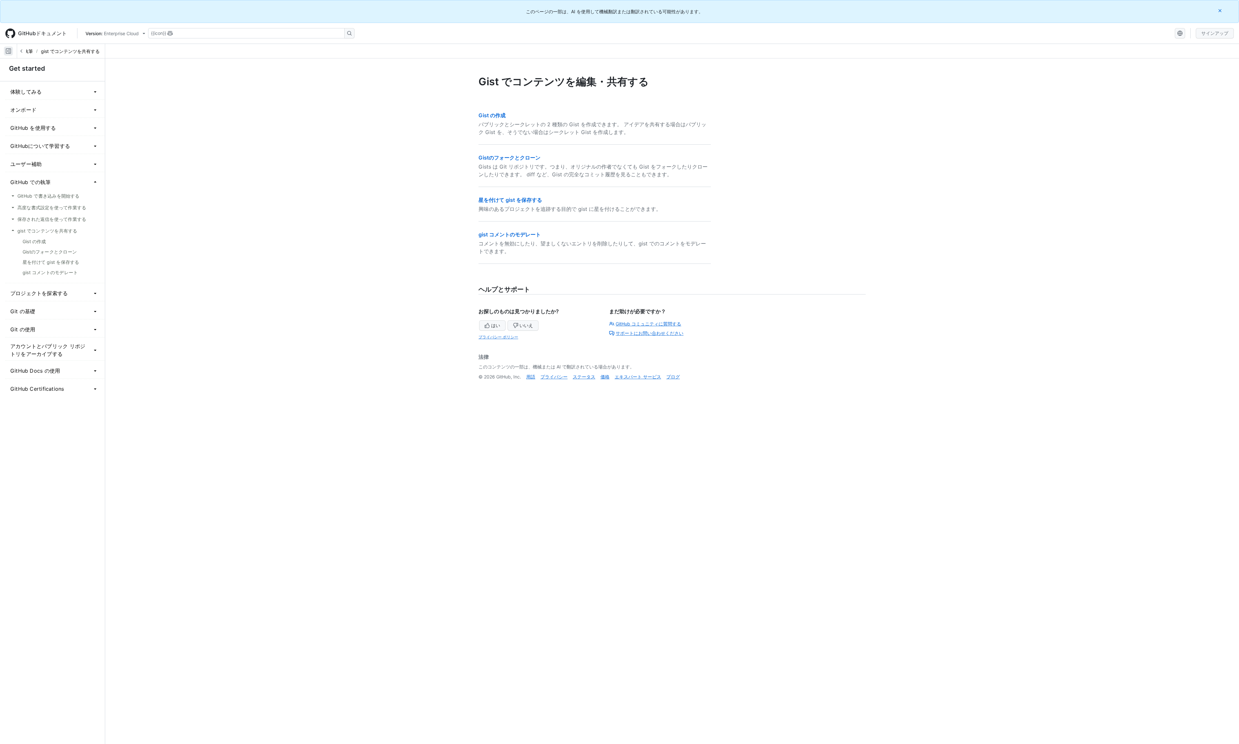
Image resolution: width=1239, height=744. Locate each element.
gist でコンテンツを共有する (70, 51)
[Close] (1220, 10)
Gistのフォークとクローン (509, 157)
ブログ (673, 376)
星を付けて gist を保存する (510, 200)
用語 (530, 376)
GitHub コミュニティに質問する (648, 323)
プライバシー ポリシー (498, 337)
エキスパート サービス (638, 376)
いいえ (526, 325)
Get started (27, 68)
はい (495, 325)
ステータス (584, 376)
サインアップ (1214, 33)
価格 (604, 376)
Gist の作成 (492, 115)
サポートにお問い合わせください (649, 333)
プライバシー (554, 376)
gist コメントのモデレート (509, 234)
